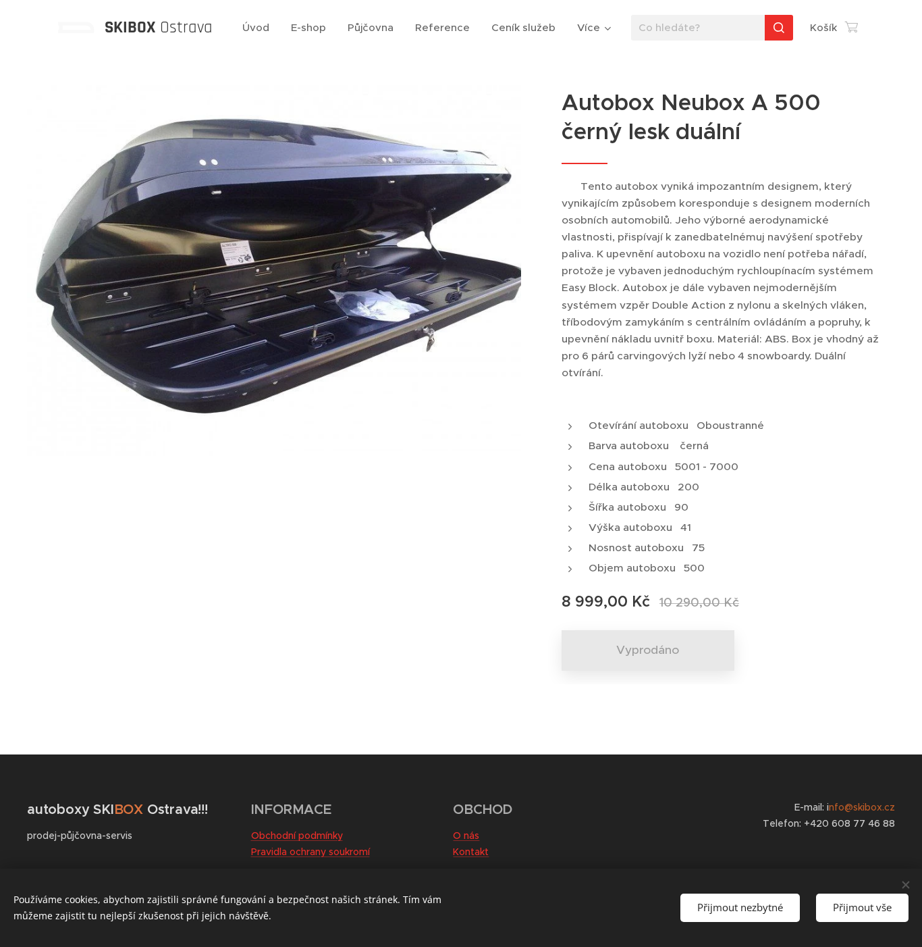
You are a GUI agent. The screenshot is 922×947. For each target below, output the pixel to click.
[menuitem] (259, 28)
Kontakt (471, 852)
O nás (466, 835)
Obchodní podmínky (297, 835)
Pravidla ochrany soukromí (310, 852)
